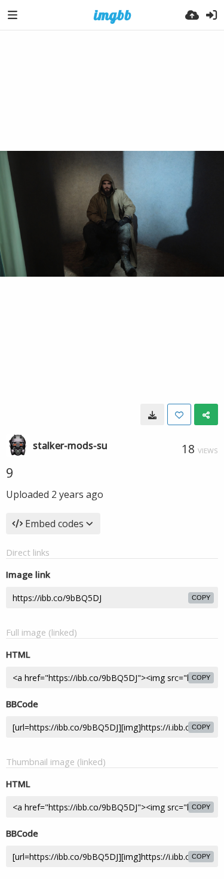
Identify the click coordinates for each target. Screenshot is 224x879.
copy (201, 597)
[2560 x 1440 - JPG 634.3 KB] (152, 414)
